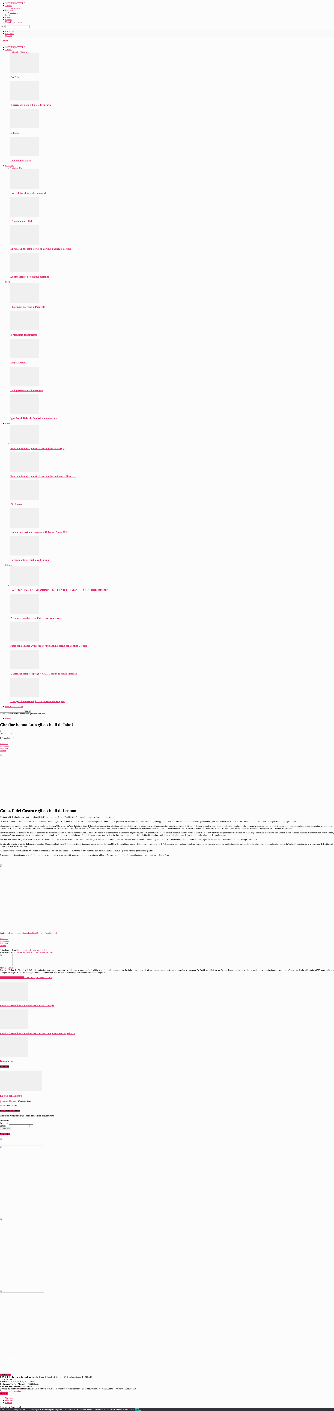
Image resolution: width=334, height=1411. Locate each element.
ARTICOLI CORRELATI (12, 977)
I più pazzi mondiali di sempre (26, 390)
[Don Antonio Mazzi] (24, 155)
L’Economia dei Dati (21, 221)
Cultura (8, 17)
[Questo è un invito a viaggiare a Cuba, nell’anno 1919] (24, 527)
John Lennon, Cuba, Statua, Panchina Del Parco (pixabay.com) (31, 933)
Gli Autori (9, 33)
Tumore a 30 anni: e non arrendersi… (31, 950)
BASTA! (15, 77)
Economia (9, 10)
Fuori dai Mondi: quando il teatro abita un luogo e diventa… (43, 476)
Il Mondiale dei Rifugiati (23, 334)
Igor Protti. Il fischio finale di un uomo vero (33, 418)
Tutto (12, 52)
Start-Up (13, 12)
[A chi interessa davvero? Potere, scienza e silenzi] (24, 613)
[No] (140, 1410)
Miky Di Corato (6, 733)
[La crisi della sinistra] (21, 1091)
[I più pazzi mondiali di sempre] (24, 385)
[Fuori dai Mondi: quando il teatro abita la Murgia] (24, 443)
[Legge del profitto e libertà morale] (24, 188)
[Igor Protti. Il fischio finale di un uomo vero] (24, 413)
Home (2, 714)
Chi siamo (9, 31)
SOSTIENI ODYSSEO (15, 3)
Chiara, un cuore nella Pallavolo (27, 306)
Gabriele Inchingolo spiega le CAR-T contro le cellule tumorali (43, 673)
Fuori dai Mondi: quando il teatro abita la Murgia (37, 448)
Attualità (8, 5)
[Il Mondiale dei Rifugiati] (24, 330)
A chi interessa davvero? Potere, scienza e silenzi (35, 618)
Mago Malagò (18, 362)
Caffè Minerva (16, 8)
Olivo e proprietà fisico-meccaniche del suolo (34, 952)
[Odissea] (24, 128)
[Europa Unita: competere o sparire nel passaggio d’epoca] (24, 244)
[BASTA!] (24, 72)
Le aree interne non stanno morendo (29, 276)
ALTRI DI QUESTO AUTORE (38, 977)
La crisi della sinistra (11, 1095)
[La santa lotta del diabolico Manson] (24, 555)
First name (4, 1120)
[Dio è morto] (24, 499)
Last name (4, 1123)
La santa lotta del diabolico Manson (29, 560)
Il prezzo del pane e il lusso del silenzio (30, 104)
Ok (137, 1410)
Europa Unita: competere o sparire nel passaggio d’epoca (40, 248)
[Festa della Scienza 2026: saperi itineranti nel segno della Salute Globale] (24, 641)
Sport (7, 15)
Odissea (14, 132)
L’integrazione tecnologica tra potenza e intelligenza (37, 701)
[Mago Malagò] (24, 357)
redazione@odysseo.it (18, 1391)
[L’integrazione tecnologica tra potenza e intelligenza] (24, 696)
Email (2, 1126)
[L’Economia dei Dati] (24, 216)
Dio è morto (16, 504)
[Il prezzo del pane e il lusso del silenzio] (24, 100)
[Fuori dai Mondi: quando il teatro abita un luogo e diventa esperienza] (24, 471)
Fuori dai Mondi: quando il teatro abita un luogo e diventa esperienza (37, 1033)
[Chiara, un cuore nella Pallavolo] (24, 302)
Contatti (8, 36)
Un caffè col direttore (14, 22)
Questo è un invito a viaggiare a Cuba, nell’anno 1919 (39, 532)
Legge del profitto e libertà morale (28, 193)
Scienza (8, 20)
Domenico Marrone (8, 1101)
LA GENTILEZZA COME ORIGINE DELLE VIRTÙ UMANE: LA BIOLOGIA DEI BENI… (61, 590)
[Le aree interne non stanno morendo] (24, 272)
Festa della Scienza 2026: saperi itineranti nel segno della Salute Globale (48, 645)
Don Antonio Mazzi (20, 160)
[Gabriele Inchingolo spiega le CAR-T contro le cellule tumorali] (24, 668)
